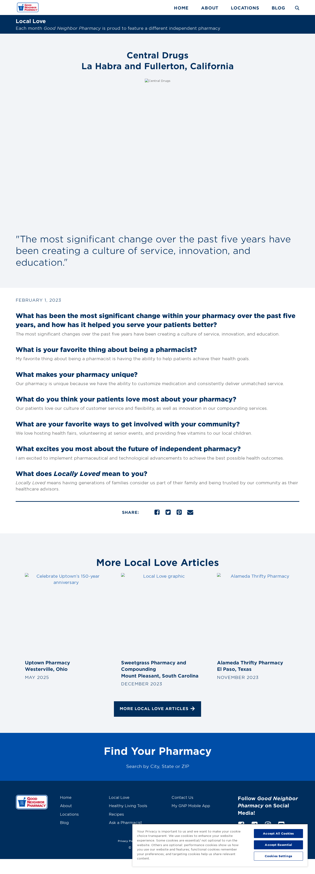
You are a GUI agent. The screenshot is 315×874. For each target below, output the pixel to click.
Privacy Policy (127, 840)
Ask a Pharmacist (125, 822)
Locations (245, 7)
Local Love (119, 797)
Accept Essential (278, 845)
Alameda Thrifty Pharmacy (250, 666)
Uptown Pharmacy (47, 666)
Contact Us (182, 797)
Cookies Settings (278, 856)
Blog (278, 7)
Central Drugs (157, 60)
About (209, 7)
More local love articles (154, 708)
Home (181, 7)
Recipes (116, 814)
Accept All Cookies (278, 833)
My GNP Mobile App (191, 805)
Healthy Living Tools (128, 805)
